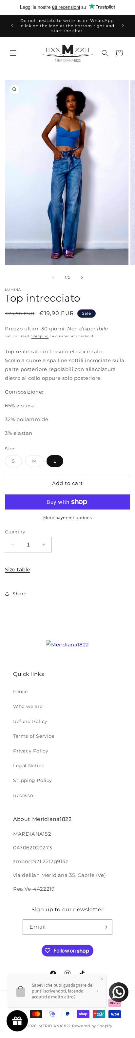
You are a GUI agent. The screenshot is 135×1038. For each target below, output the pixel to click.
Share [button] (19, 594)
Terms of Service (33, 736)
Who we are (28, 706)
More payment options (67, 517)
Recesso (23, 795)
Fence (20, 692)
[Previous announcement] (12, 25)
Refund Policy (30, 721)
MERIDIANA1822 (55, 1026)
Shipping (40, 336)
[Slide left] (53, 277)
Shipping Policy (32, 780)
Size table (17, 569)
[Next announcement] (123, 25)
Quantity (15, 531)
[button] (13, 53)
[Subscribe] (105, 927)
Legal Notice (28, 766)
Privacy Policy (30, 751)
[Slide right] (82, 277)
